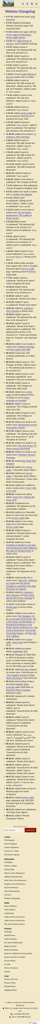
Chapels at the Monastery (14, 884)
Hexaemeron (12, 215)
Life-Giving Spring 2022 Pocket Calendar (20, 596)
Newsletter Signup (11, 854)
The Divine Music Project (14, 924)
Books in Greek (10, 946)
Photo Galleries (10, 906)
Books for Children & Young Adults (18, 953)
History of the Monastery (14, 873)
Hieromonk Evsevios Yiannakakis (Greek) (21, 426)
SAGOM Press (9, 935)
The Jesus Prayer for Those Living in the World (21, 447)
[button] (34, 1023)
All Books (8, 932)
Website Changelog (12, 898)
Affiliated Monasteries (13, 877)
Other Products (10, 939)
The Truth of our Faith (20, 349)
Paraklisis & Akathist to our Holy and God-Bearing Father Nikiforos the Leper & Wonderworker (21, 548)
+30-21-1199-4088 (18, 1017)
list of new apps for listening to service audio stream (21, 35)
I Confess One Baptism (22, 194)
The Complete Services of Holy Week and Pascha (20, 676)
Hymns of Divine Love (23, 627)
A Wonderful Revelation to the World (20, 625)
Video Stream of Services (14, 917)
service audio (26, 113)
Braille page (11, 607)
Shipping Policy (10, 990)
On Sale (24, 669)
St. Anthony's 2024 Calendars (21, 135)
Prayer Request (10, 844)
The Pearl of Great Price (22, 629)
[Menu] (36, 3)
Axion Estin (17, 642)
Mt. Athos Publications (13, 942)
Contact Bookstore (11, 847)
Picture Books (9, 960)
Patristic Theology (26, 346)
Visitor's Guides (10, 866)
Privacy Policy (10, 983)
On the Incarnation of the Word (20, 617)
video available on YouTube (17, 399)
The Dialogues (24, 616)
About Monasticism (12, 891)
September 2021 (20, 651)
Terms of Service (11, 979)
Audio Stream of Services (14, 920)
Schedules (8, 862)
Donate (7, 971)
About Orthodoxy (11, 887)
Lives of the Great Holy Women (21, 632)
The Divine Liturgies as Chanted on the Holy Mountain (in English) (21, 586)
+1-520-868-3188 (19, 1014)
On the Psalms (24, 212)
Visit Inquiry (9, 840)
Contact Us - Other (11, 851)
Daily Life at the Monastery (15, 880)
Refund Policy (10, 986)
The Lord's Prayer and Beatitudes (21, 620)
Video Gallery (9, 909)
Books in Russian (11, 950)
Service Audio (28, 268)
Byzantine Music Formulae (18, 690)
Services (7, 895)
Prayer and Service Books (14, 957)
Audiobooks (9, 913)
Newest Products (11, 968)
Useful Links (9, 869)
